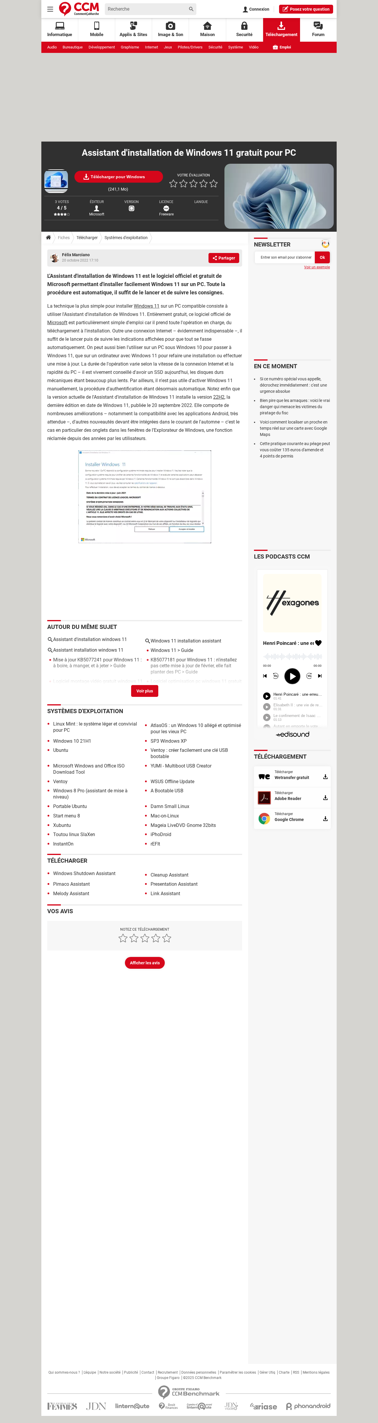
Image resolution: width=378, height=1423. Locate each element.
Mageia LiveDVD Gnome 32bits (183, 825)
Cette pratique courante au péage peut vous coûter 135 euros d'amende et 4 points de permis (295, 449)
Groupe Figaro (168, 1378)
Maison (207, 34)
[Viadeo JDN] (231, 1406)
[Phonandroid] (308, 1406)
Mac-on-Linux (165, 816)
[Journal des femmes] (62, 1406)
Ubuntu (60, 750)
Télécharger (87, 237)
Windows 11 (146, 306)
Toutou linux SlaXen (74, 834)
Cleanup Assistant (169, 875)
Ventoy (60, 781)
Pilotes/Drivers (190, 47)
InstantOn (63, 844)
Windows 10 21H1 (72, 741)
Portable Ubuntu (70, 806)
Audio (52, 47)
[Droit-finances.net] (168, 1406)
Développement (102, 47)
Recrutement (168, 1372)
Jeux (168, 47)
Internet (151, 47)
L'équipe (90, 1372)
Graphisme (130, 47)
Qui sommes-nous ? (64, 1372)
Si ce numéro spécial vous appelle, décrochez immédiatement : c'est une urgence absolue (293, 385)
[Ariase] (263, 1406)
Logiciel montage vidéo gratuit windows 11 (98, 681)
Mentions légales (316, 1372)
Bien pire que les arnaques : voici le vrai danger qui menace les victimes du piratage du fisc (295, 406)
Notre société (110, 1372)
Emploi (285, 47)
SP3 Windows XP (169, 741)
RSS (296, 1372)
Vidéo (253, 47)
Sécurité (215, 47)
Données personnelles (198, 1372)
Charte (284, 1372)
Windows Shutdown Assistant (84, 873)
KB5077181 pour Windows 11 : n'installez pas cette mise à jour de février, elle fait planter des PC (194, 666)
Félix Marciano (76, 254)
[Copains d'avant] (200, 1406)
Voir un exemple (317, 267)
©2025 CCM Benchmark (202, 1378)
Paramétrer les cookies (238, 1372)
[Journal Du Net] (96, 1406)
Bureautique (73, 47)
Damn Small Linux (170, 806)
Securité (244, 34)
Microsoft (57, 322)
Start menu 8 (66, 816)
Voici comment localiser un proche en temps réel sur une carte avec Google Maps (294, 428)
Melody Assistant (71, 893)
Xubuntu (62, 825)
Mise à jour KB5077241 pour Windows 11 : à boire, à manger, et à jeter (97, 663)
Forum (318, 34)
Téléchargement (281, 34)
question (310, 9)
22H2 (218, 397)
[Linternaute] (132, 1406)
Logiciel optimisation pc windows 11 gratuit (196, 681)
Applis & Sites (133, 34)
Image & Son (170, 34)
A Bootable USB (167, 791)
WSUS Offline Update (172, 781)
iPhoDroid (161, 834)
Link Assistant (165, 893)
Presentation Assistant (174, 884)
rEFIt (155, 844)
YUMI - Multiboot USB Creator (181, 766)
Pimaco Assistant (71, 884)
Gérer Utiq (267, 1372)
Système (235, 47)
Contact (147, 1372)
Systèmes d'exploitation (126, 237)
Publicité (131, 1372)
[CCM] (79, 9)
